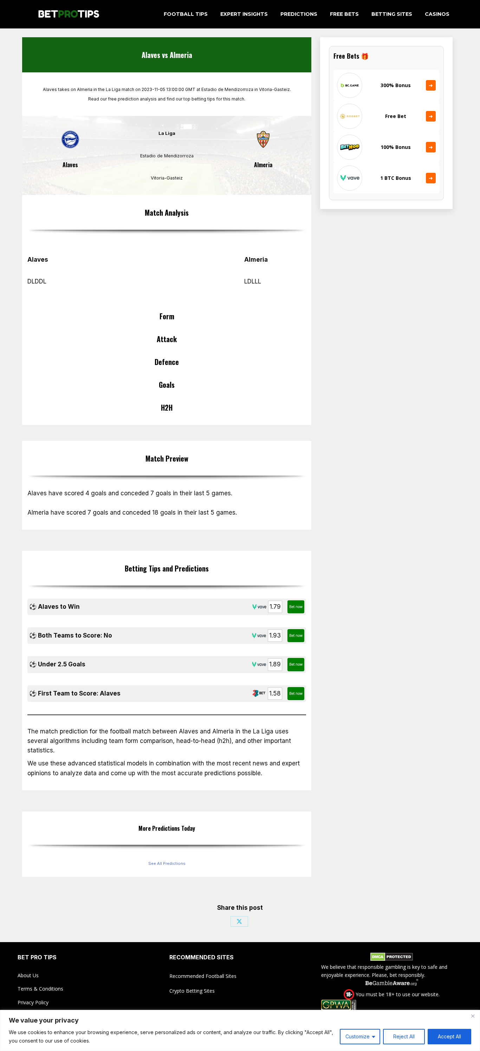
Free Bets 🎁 (351, 55)
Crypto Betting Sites (192, 990)
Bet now (296, 607)
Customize (357, 1036)
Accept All (449, 1036)
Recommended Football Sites (202, 976)
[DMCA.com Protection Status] (391, 958)
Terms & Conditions (40, 988)
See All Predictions (167, 863)
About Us (28, 975)
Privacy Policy (33, 1002)
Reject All (404, 1036)
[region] (240, 1030)
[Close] (472, 1016)
